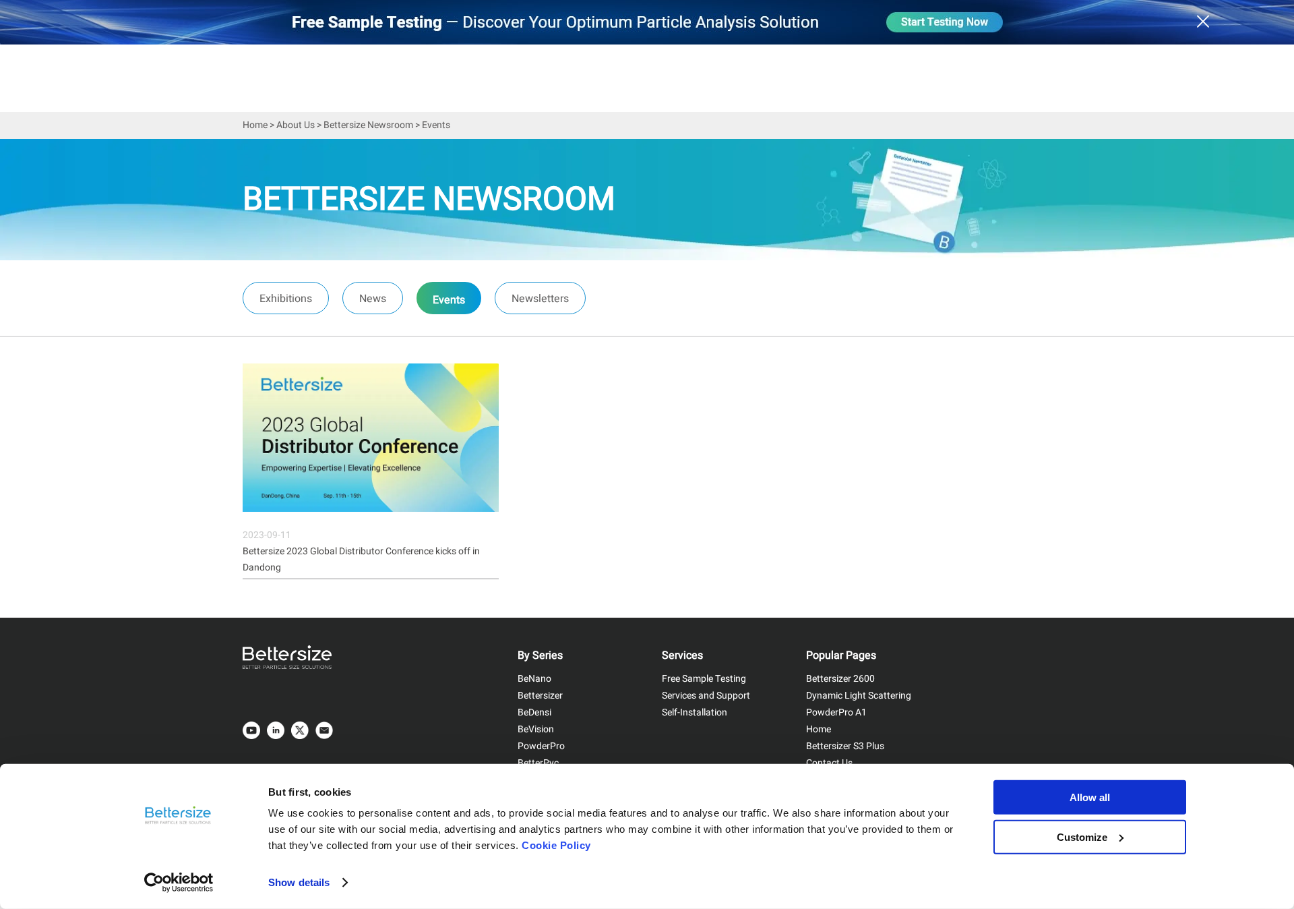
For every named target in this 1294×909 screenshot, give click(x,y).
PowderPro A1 (836, 712)
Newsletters (540, 299)
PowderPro (541, 746)
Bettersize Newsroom (368, 125)
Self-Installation (694, 712)
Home (255, 125)
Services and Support (706, 695)
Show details (299, 882)
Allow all (1090, 797)
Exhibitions (285, 299)
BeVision (536, 729)
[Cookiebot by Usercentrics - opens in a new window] (179, 883)
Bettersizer (540, 695)
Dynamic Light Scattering (858, 695)
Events (449, 300)
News (372, 299)
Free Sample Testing (704, 679)
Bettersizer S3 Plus (845, 746)
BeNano (534, 679)
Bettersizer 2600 (840, 679)
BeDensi (534, 712)
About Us (295, 125)
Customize (1082, 836)
